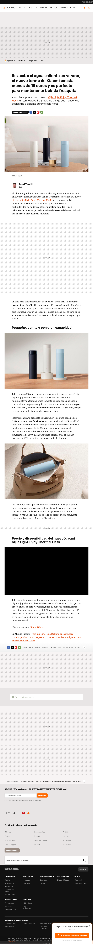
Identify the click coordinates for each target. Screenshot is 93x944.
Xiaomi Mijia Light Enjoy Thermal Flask (31, 200)
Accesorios (36, 647)
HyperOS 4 (11, 61)
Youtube (24, 812)
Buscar (85, 860)
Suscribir (42, 795)
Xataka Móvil (9, 883)
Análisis (53, 8)
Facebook (84, 7)
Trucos (7, 836)
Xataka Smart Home (9, 890)
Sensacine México (46, 923)
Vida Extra (26, 883)
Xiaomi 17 (21, 61)
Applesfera (9, 886)
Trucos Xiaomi (10, 845)
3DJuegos (26, 880)
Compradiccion (10, 909)
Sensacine (43, 880)
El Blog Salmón (28, 903)
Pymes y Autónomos (27, 907)
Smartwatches (39, 832)
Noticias (11, 8)
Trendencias (9, 903)
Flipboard (38, 112)
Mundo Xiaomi (10, 894)
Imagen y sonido (67, 8)
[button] (25, 184)
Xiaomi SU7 (67, 845)
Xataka (7, 880)
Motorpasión (79, 880)
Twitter (89, 7)
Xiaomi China (37, 627)
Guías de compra (40, 840)
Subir (81, 869)
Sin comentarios (21, 112)
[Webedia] (87, 1)
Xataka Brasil (9, 927)
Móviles (21, 8)
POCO (43, 61)
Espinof (42, 883)
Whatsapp (67, 840)
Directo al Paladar (63, 880)
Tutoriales (32, 8)
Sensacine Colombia (43, 927)
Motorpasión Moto (81, 883)
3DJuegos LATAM (29, 923)
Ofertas (43, 8)
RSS (28, 812)
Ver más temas (12, 850)
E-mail (41, 112)
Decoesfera (9, 906)
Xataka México (10, 923)
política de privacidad (34, 800)
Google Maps (32, 61)
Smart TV (37, 845)
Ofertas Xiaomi (10, 840)
